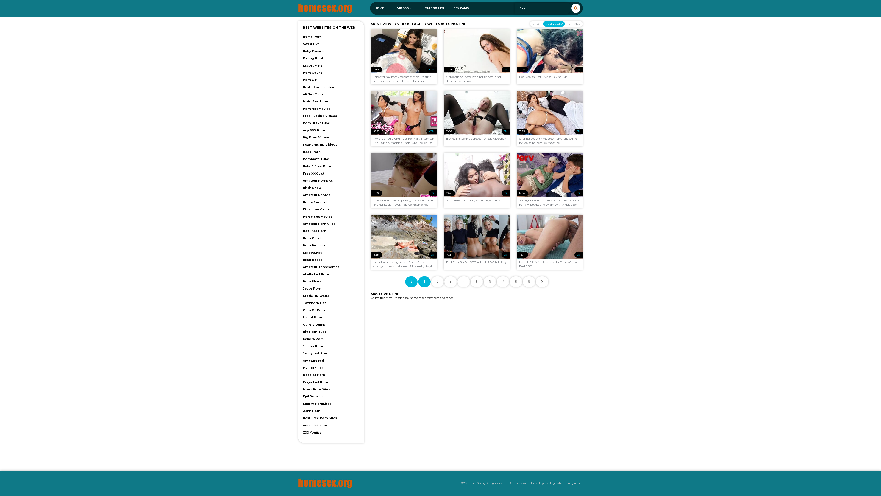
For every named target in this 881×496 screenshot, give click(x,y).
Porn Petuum (314, 245)
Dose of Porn (314, 375)
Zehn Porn (311, 411)
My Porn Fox (313, 367)
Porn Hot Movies (316, 108)
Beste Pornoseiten (318, 87)
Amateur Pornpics (318, 180)
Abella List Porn (316, 274)
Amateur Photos (316, 195)
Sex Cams (461, 8)
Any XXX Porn (314, 130)
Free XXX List (313, 173)
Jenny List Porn (315, 353)
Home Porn (312, 36)
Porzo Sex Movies (317, 216)
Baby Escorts (314, 51)
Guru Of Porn (314, 310)
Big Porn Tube (315, 331)
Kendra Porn (313, 339)
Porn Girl (310, 80)
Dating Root (313, 58)
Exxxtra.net (312, 252)
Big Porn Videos (316, 137)
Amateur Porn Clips (319, 223)
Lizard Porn (312, 317)
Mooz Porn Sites (316, 389)
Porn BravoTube (316, 123)
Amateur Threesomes (321, 267)
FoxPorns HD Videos (320, 144)
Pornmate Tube (316, 159)
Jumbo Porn (313, 346)
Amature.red (313, 360)
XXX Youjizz (312, 432)
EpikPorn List (314, 396)
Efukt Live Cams (316, 209)
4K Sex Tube (313, 94)
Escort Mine (312, 65)
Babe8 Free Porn (317, 166)
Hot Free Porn (314, 231)
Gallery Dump (314, 324)
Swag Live (311, 44)
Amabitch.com (315, 425)
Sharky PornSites (317, 404)
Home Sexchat (315, 202)
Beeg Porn (312, 152)
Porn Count (312, 72)
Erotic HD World (316, 296)
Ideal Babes (312, 260)
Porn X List (312, 238)
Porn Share (312, 281)
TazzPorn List (314, 303)
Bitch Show (312, 187)
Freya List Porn (315, 382)
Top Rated (573, 23)
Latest (536, 23)
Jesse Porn (312, 288)
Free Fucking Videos (320, 116)
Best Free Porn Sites (320, 418)
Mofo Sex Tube (315, 101)
